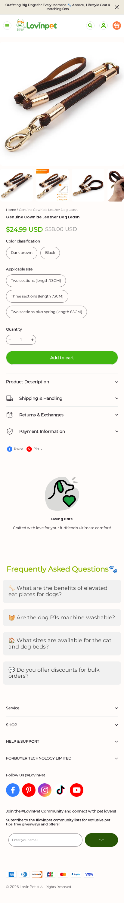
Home (11, 210)
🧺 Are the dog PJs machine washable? (61, 617)
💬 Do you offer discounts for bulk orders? (54, 673)
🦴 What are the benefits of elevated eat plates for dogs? (57, 591)
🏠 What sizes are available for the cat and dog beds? (59, 643)
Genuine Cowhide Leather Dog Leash (48, 210)
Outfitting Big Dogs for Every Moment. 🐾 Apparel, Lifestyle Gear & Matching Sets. (58, 7)
